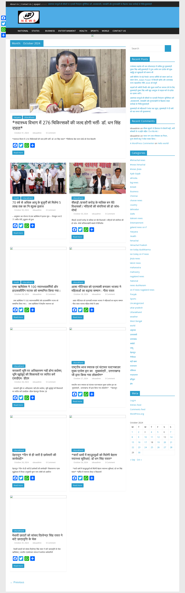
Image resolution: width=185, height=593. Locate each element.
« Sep (132, 459)
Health (83, 30)
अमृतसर (133, 330)
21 (171, 442)
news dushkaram (138, 285)
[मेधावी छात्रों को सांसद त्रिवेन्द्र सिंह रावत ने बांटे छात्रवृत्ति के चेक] (38, 497)
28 (171, 447)
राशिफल (133, 370)
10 (145, 437)
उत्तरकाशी (133, 334)
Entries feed (135, 405)
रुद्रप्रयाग (134, 374)
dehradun (134, 209)
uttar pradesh (136, 307)
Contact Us (119, 30)
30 (139, 452)
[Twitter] (3, 24)
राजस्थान (133, 365)
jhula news (135, 258)
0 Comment (51, 133)
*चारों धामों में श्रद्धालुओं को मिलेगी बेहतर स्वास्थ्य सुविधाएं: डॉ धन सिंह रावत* (94, 457)
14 (171, 437)
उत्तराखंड (133, 339)
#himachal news (137, 160)
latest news (135, 263)
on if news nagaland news (142, 289)
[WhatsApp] (3, 29)
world (105, 30)
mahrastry (135, 272)
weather (134, 316)
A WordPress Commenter (142, 143)
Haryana (17, 117)
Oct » (139, 459)
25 (152, 447)
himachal (134, 240)
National (23, 30)
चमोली (132, 343)
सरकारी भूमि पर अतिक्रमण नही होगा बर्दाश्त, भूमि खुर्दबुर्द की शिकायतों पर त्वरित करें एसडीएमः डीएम (37, 374)
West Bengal (136, 321)
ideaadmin (37, 133)
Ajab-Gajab (135, 173)
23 (139, 447)
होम (131, 383)
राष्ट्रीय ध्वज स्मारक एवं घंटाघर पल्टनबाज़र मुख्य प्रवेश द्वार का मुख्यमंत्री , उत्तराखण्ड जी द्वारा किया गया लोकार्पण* (96, 371)
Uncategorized (137, 303)
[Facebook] (3, 18)
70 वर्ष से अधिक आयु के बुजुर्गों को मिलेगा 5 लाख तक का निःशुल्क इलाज (36, 204)
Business (50, 30)
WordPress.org (137, 413)
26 (158, 447)
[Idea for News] (29, 11)
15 (133, 442)
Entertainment (67, 30)
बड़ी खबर (133, 361)
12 (158, 437)
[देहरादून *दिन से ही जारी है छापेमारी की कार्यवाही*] (38, 416)
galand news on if (138, 227)
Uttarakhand (29, 117)
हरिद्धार (132, 379)
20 (165, 442)
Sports (94, 30)
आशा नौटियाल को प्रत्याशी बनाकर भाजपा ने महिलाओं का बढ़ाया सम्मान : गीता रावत (96, 288)
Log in (133, 400)
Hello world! (163, 143)
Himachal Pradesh (138, 245)
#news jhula (135, 169)
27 (165, 447)
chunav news (136, 200)
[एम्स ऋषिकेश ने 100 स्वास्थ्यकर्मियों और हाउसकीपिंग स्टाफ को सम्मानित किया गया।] (38, 248)
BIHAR (133, 187)
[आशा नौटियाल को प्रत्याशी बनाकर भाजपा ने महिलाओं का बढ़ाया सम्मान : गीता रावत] (97, 248)
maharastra (135, 267)
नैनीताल (133, 356)
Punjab (133, 294)
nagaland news (137, 276)
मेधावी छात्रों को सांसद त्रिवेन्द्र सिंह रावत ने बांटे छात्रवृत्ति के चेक (37, 537)
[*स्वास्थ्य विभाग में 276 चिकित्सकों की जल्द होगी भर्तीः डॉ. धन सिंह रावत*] (68, 50)
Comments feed (137, 409)
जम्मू (131, 348)
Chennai (134, 196)
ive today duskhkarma (140, 249)
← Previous (17, 582)
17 (145, 442)
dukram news (136, 218)
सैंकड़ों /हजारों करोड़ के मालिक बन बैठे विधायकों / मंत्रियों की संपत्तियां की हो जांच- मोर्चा (96, 206)
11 (152, 437)
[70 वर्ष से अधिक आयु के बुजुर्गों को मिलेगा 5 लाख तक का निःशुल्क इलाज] (38, 164)
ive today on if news (139, 254)
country (133, 204)
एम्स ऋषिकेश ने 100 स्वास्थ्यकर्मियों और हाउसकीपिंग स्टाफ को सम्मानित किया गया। (36, 288)
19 (158, 442)
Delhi (132, 213)
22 (133, 447)
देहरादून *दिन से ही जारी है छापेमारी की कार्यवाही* (34, 457)
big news (134, 182)
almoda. (134, 178)
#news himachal (137, 164)
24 (145, 447)
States (35, 30)
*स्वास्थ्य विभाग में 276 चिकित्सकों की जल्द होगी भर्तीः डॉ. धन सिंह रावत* (66, 125)
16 (139, 442)
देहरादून (133, 352)
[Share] (3, 35)
